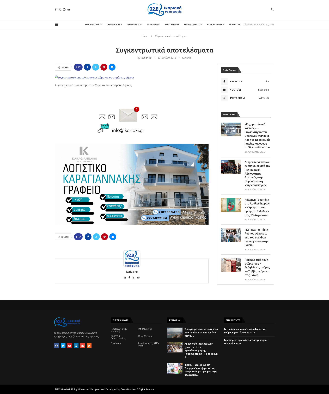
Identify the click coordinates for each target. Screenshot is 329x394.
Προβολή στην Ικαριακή (119, 330)
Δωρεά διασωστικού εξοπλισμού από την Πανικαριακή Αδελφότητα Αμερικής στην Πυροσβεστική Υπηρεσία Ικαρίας (257, 174)
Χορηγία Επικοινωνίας (118, 337)
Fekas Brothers (128, 389)
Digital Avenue (146, 389)
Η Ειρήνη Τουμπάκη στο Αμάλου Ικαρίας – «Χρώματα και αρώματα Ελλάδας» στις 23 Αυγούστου (257, 207)
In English (234, 24)
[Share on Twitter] (95, 67)
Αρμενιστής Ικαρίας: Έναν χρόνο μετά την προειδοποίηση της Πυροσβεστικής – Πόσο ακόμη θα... (201, 350)
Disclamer (116, 343)
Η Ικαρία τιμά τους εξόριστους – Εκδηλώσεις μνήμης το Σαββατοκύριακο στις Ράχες (257, 267)
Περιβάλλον (113, 24)
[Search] (272, 9)
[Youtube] (68, 9)
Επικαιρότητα (92, 24)
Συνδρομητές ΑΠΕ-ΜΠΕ (148, 344)
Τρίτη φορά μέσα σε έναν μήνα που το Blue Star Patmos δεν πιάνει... (201, 332)
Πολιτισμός (133, 24)
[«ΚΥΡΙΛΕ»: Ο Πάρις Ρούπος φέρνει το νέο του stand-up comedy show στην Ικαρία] (231, 235)
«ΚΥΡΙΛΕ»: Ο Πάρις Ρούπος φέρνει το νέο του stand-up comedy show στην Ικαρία (256, 237)
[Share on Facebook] (87, 67)
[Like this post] (79, 67)
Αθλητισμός (153, 24)
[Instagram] (64, 9)
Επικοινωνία (145, 329)
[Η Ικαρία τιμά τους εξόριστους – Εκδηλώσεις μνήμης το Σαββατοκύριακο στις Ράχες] (231, 265)
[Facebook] (56, 9)
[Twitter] (59, 9)
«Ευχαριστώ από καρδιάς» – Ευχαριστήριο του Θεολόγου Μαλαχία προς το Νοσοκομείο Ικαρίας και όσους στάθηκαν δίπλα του (257, 136)
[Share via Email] (112, 67)
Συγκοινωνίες (172, 24)
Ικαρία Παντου (191, 24)
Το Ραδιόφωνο (214, 24)
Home (145, 36)
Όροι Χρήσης (145, 336)
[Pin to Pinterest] (103, 67)
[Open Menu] (56, 24)
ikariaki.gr (146, 57)
